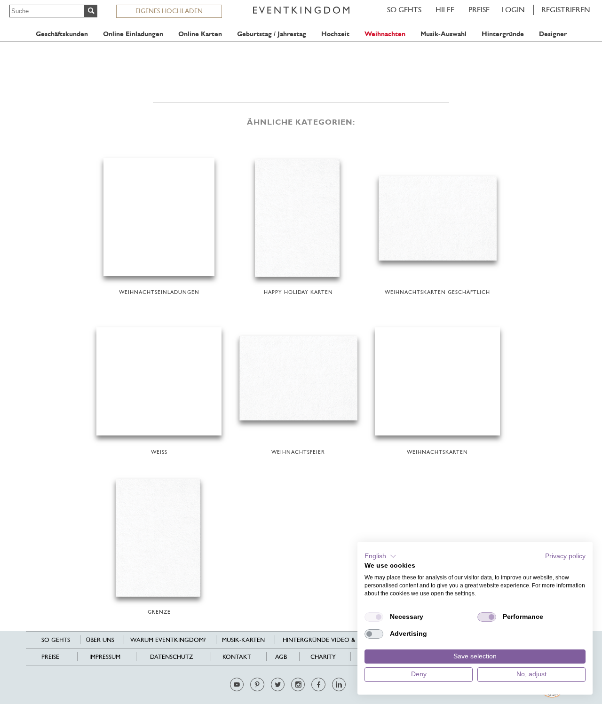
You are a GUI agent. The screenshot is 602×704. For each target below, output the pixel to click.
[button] (380, 556)
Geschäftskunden (62, 34)
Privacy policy (565, 556)
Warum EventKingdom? (168, 639)
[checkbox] (373, 617)
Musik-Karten (243, 639)
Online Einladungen (133, 34)
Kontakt (236, 656)
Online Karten (200, 34)
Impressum (104, 656)
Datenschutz (171, 656)
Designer (553, 34)
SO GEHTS (404, 9)
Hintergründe (503, 34)
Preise (479, 9)
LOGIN (513, 9)
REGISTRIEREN (565, 9)
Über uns (100, 639)
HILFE (445, 9)
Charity (323, 656)
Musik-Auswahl (443, 34)
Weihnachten (384, 34)
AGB (281, 656)
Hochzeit (335, 34)
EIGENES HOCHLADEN (169, 11)
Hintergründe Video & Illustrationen (344, 639)
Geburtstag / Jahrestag (271, 34)
